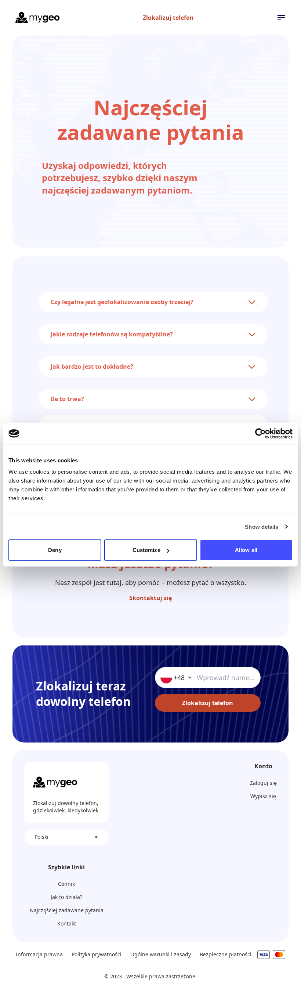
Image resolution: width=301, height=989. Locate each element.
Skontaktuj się (150, 598)
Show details (261, 526)
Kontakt (66, 923)
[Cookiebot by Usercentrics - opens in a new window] (260, 433)
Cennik (66, 883)
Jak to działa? (66, 897)
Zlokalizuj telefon (168, 18)
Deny (54, 550)
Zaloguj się (263, 782)
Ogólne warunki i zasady (160, 954)
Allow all (246, 550)
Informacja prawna (39, 954)
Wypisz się (263, 796)
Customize (146, 550)
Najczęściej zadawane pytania (67, 910)
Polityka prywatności (97, 954)
